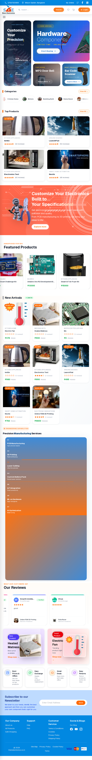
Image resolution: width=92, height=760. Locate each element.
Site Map (34, 751)
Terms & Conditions (55, 732)
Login (85, 10)
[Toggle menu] (4, 17)
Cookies (51, 736)
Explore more (40, 226)
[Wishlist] (68, 10)
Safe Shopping (11, 736)
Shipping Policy (54, 742)
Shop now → (13, 661)
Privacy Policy (54, 739)
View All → (84, 91)
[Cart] (73, 10)
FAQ (28, 732)
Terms (47, 755)
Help (28, 729)
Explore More (43, 82)
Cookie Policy (58, 751)
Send (81, 707)
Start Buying (47, 51)
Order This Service (19, 578)
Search (59, 10)
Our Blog (73, 729)
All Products (10, 732)
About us (8, 729)
